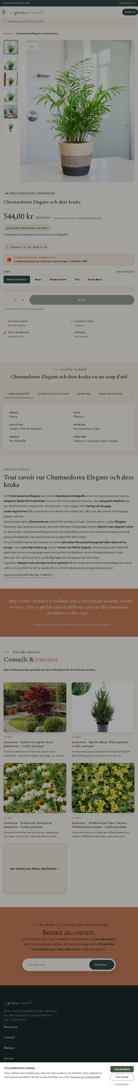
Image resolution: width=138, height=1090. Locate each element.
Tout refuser (122, 1077)
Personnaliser (122, 1084)
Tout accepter (122, 1069)
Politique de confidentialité (85, 1077)
